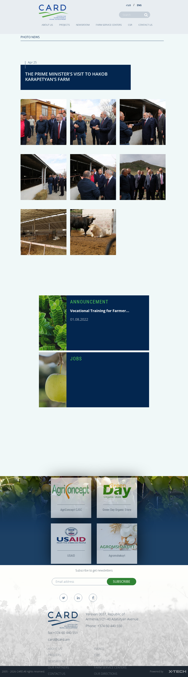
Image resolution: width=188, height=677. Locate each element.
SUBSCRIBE (121, 581)
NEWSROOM (83, 24)
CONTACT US (145, 24)
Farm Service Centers (109, 24)
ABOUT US (47, 24)
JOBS (76, 359)
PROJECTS (64, 24)
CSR (130, 24)
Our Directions (105, 674)
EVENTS (99, 649)
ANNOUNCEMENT (89, 302)
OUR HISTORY (103, 661)
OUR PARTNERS (58, 667)
